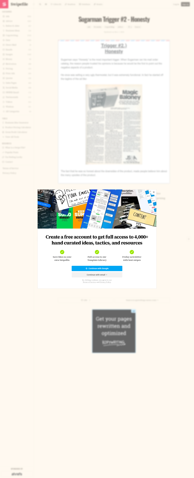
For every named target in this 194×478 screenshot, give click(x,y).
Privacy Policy (105, 282)
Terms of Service (89, 282)
